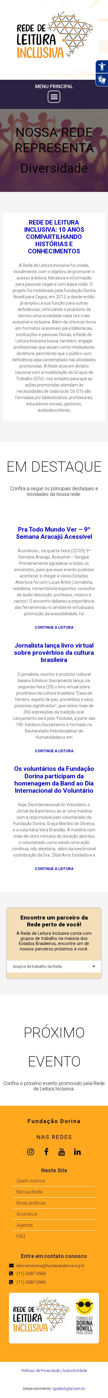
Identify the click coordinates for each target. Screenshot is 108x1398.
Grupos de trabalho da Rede (37, 966)
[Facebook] (46, 1152)
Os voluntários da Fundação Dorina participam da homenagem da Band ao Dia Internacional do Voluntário (54, 779)
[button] (54, 97)
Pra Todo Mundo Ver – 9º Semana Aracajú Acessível (54, 533)
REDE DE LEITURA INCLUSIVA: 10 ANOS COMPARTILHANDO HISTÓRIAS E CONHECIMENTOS (54, 237)
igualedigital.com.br (68, 1388)
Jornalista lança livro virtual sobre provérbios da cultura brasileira (54, 652)
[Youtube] (62, 1152)
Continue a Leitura (54, 628)
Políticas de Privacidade (40, 1370)
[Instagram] (30, 1152)
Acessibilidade (74, 1370)
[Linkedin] (77, 1152)
